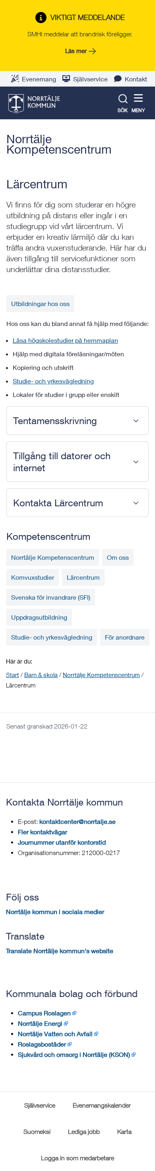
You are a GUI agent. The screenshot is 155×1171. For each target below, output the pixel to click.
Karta (124, 1131)
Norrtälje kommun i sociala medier (55, 911)
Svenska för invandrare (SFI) (50, 597)
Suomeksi (36, 1131)
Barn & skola (41, 674)
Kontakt (136, 79)
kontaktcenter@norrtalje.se (77, 821)
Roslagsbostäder (42, 1044)
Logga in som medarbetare (77, 1157)
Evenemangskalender (102, 1105)
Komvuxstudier (32, 577)
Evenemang (39, 79)
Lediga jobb (84, 1131)
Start (12, 674)
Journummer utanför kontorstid (62, 842)
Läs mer (76, 50)
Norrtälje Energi (40, 1023)
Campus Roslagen (44, 1013)
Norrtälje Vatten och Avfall (55, 1033)
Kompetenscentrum (48, 536)
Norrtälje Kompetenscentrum (59, 144)
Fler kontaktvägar (42, 831)
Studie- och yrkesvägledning (53, 381)
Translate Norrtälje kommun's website (59, 950)
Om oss (118, 557)
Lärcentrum (83, 577)
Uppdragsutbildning (39, 617)
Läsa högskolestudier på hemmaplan (65, 340)
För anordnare (125, 637)
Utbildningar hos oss (40, 303)
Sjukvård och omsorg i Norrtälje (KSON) (74, 1054)
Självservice (90, 79)
